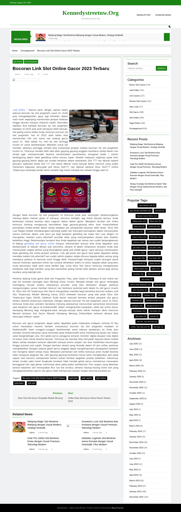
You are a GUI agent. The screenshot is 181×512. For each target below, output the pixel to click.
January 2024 (135, 437)
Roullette (138, 274)
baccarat (159, 211)
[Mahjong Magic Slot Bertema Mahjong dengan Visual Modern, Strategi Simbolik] (41, 39)
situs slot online (140, 290)
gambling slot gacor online (39, 243)
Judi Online (18, 61)
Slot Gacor (134, 112)
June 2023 (133, 464)
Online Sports (141, 269)
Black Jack (156, 221)
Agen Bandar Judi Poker (140, 211)
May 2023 (133, 469)
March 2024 (134, 426)
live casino (139, 258)
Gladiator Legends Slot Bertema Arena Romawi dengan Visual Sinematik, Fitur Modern (99, 441)
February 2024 (135, 431)
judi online (101, 378)
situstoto (149, 295)
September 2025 (136, 398)
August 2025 (134, 404)
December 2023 (136, 442)
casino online (136, 232)
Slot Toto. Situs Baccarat (147, 322)
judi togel (154, 253)
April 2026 (133, 360)
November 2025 (136, 387)
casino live (154, 226)
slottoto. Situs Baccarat (140, 327)
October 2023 (135, 453)
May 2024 (133, 415)
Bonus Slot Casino (137, 85)
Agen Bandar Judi (147, 205)
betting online (139, 221)
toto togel (158, 327)
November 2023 (136, 447)
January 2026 (135, 376)
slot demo (137, 300)
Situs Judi (133, 107)
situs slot (159, 285)
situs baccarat (154, 274)
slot (161, 295)
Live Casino (134, 96)
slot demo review (154, 300)
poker (156, 269)
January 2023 (135, 491)
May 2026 (133, 354)
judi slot (31, 383)
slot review (141, 316)
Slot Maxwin (139, 311)
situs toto (135, 295)
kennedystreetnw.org (90, 13)
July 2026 (133, 344)
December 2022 (136, 497)
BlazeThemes (117, 508)
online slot (155, 263)
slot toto (154, 316)
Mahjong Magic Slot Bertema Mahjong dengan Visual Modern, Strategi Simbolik (85, 35)
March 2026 (134, 365)
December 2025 (136, 382)
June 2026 (133, 349)
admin (17, 74)
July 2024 (133, 409)
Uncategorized (31, 61)
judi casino (87, 378)
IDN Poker (155, 237)
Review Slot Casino (137, 101)
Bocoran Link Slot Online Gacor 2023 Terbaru (44, 378)
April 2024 (133, 420)
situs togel (156, 290)
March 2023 (134, 480)
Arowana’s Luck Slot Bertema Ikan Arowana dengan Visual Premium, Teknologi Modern (100, 424)
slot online (155, 311)
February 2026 (135, 371)
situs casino (147, 279)
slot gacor (137, 306)
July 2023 (133, 458)
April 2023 (133, 475)
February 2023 (135, 486)
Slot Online (134, 118)
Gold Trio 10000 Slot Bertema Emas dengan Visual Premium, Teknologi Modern (43, 441)
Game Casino (139, 237)
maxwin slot (139, 263)
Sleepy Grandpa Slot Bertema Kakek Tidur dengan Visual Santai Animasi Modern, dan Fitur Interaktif (148, 187)
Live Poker (154, 258)
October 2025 (135, 393)
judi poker (19, 383)
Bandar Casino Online (147, 216)
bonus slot (139, 226)
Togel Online (134, 123)
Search (161, 68)
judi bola (73, 378)
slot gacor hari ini (154, 306)
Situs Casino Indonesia (140, 285)
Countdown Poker (155, 232)
